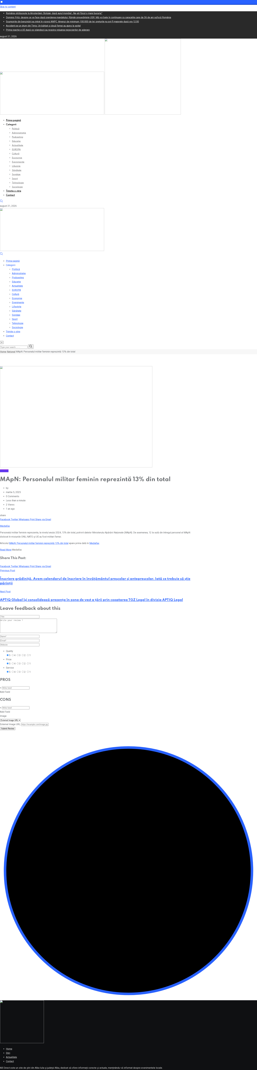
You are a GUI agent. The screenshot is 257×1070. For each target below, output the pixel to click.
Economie (17, 158)
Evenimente (18, 162)
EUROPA (16, 150)
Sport (15, 179)
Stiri (8, 1053)
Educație (16, 141)
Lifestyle (16, 166)
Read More (5, 549)
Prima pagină (13, 120)
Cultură (15, 154)
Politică (15, 129)
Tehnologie (18, 183)
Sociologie (17, 187)
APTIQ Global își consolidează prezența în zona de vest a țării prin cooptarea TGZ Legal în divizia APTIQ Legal (91, 600)
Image (3, 716)
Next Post (5, 591)
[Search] (1, 201)
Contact (10, 195)
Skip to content (8, 6)
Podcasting (17, 137)
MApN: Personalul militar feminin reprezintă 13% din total (38, 543)
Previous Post (7, 570)
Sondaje (16, 174)
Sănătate (16, 170)
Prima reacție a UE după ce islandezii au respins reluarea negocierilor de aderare (48, 29)
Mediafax (5, 526)
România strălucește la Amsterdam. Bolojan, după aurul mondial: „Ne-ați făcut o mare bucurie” (54, 13)
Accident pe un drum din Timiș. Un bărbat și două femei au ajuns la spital (43, 25)
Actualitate (17, 145)
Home (3, 351)
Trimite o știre (13, 191)
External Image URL (10, 724)
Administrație (19, 133)
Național (11, 351)
